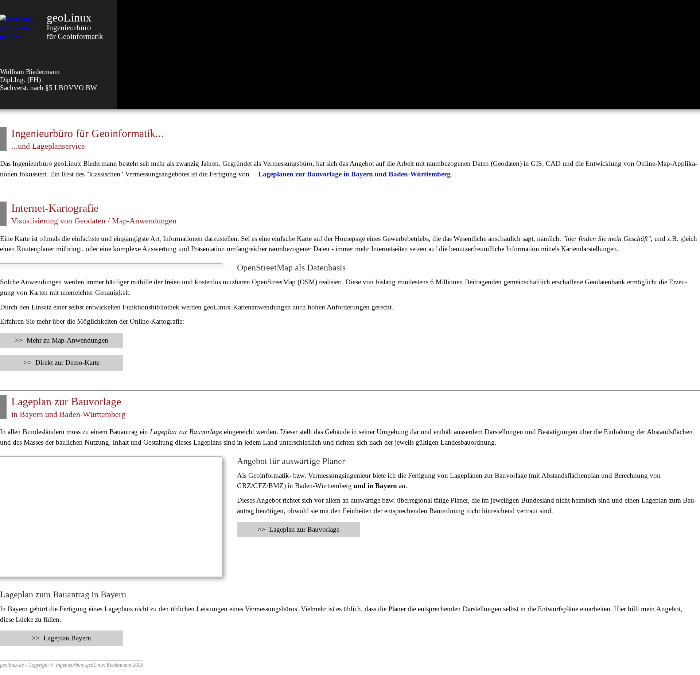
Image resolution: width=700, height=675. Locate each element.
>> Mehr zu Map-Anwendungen (61, 340)
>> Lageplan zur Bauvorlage (298, 529)
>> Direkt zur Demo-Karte (62, 362)
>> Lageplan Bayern (61, 638)
